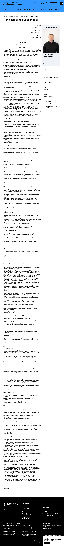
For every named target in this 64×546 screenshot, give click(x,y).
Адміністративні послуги (49, 84)
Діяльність (27, 9)
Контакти (57, 9)
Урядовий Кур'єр (47, 528)
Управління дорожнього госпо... (16, 16)
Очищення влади (47, 82)
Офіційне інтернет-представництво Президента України (11, 526)
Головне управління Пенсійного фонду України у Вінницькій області (30, 529)
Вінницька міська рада (27, 527)
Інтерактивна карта (48, 101)
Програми (46, 89)
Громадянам (43, 9)
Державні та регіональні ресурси (11, 523)
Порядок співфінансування (50, 103)
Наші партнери (47, 523)
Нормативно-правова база (50, 91)
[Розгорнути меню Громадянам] (46, 9)
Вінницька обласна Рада (27, 525)
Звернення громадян (48, 79)
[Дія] (61, 3)
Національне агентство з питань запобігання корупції (50, 533)
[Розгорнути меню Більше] (52, 9)
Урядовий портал (6, 528)
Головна (5, 16)
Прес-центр (11, 9)
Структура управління (49, 72)
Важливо (34, 9)
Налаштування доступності (44, 3)
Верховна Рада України (8, 529)
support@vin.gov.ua (37, 540)
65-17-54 (51, 515)
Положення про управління (50, 75)
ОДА (5, 9)
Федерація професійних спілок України (52, 535)
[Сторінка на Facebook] (57, 2)
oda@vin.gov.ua (46, 507)
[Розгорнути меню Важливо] (37, 9)
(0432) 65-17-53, (46, 515)
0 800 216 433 (45, 511)
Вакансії (45, 94)
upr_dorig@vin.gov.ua (52, 63)
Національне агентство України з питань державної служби (10, 534)
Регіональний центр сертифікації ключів (50, 531)
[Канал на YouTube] (53, 2)
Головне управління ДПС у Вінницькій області (30, 532)
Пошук (35, 2)
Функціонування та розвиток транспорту (50, 107)
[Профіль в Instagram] (51, 2)
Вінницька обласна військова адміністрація (12, 3)
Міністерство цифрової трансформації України (52, 526)
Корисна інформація (48, 96)
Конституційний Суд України (9, 531)
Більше (50, 9)
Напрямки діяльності (48, 87)
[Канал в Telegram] (55, 2)
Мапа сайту (6, 498)
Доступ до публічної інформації (51, 77)
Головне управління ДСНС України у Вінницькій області (30, 535)
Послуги (19, 9)
